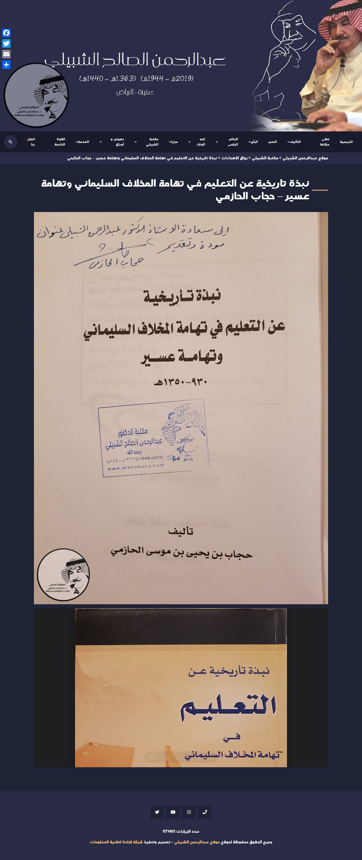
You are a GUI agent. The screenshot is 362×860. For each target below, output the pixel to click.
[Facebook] (6, 33)
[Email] (6, 54)
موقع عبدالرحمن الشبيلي (197, 842)
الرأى (254, 141)
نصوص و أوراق (117, 142)
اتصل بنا (31, 142)
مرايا (174, 141)
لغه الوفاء (200, 142)
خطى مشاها (324, 142)
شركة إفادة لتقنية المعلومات (116, 842)
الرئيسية (346, 141)
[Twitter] (6, 43)
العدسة (83, 141)
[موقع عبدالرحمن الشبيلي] (181, 65)
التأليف (295, 141)
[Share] (6, 64)
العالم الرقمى (233, 142)
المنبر (272, 141)
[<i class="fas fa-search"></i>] (10, 142)
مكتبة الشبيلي (152, 142)
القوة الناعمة (60, 142)
